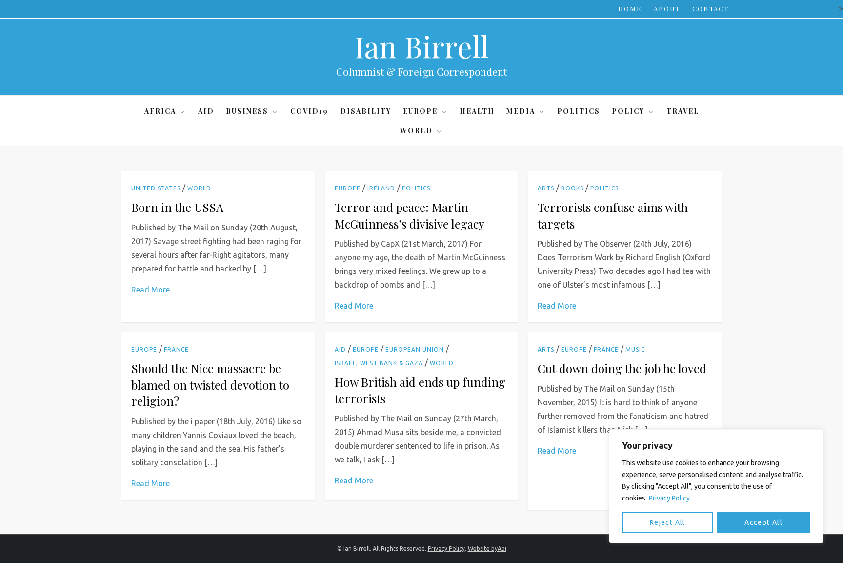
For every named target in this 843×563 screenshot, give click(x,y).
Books (572, 188)
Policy (628, 111)
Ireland (381, 188)
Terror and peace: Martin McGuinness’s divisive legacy (409, 215)
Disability (365, 111)
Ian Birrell (421, 45)
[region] (716, 486)
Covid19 (309, 111)
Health (477, 111)
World (416, 130)
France (176, 349)
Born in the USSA (177, 207)
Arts (546, 188)
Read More (150, 289)
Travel (682, 111)
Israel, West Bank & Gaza (379, 363)
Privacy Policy (669, 498)
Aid (206, 111)
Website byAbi (487, 548)
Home (630, 8)
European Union (414, 349)
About (667, 8)
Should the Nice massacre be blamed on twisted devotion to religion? (210, 384)
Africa (160, 111)
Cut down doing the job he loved (622, 368)
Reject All (667, 522)
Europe (420, 111)
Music (635, 349)
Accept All (763, 522)
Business (247, 111)
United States (156, 188)
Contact (710, 8)
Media (520, 111)
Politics (578, 111)
